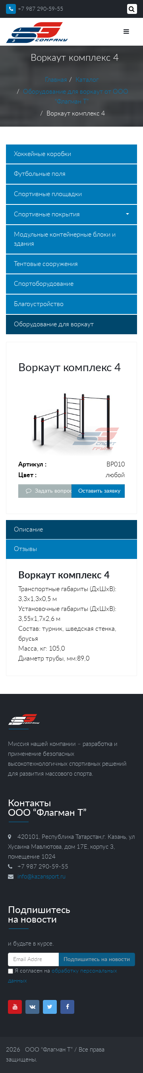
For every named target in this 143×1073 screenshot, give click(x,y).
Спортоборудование (43, 284)
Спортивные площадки (48, 194)
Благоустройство (39, 304)
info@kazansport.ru (41, 877)
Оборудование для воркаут (54, 324)
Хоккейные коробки (42, 154)
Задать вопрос (52, 491)
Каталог (87, 80)
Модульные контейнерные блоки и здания (65, 239)
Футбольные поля (40, 174)
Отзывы (25, 549)
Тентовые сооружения (46, 264)
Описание (28, 529)
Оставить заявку (98, 491)
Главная (56, 80)
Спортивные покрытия (47, 214)
